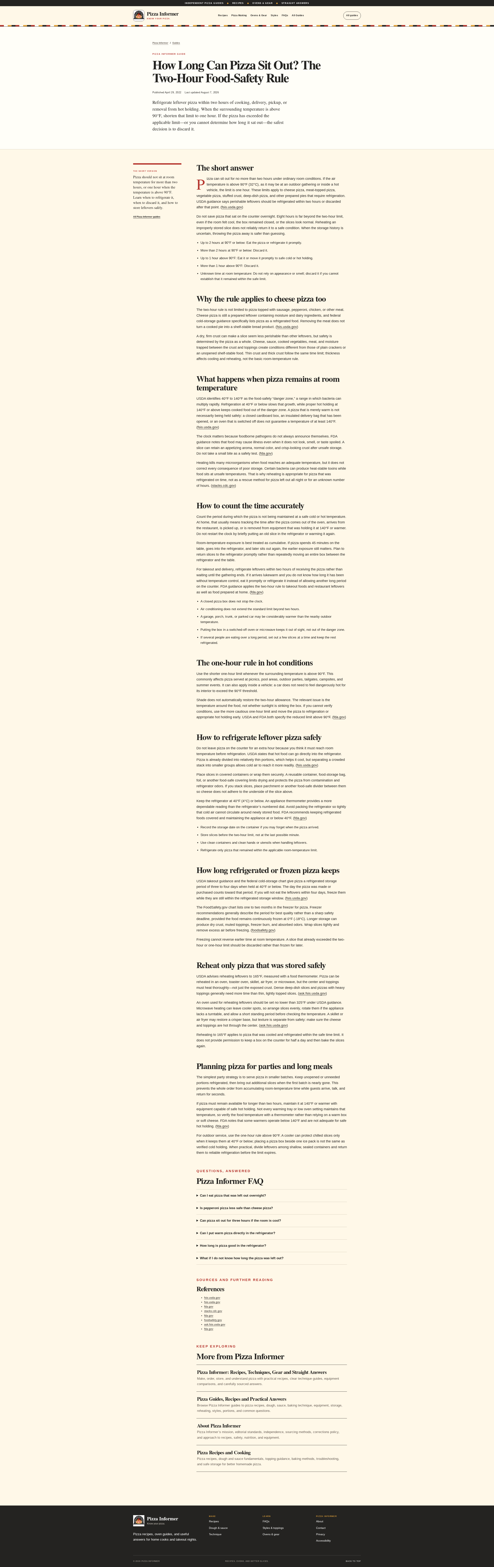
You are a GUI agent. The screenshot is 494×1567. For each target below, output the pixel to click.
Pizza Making (239, 15)
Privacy (320, 1534)
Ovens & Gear (258, 15)
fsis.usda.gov (232, 207)
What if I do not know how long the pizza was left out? (241, 1258)
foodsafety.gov (263, 930)
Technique (215, 1534)
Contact (321, 1527)
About (319, 1521)
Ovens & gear (271, 1534)
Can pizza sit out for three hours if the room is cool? (240, 1220)
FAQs (285, 15)
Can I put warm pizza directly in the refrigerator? (237, 1233)
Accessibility (323, 1540)
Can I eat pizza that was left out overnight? (233, 1195)
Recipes (223, 15)
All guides (352, 15)
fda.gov (266, 453)
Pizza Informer (160, 43)
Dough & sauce (218, 1527)
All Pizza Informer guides (146, 216)
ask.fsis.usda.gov (312, 993)
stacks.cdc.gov (223, 486)
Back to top (353, 1561)
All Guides (298, 15)
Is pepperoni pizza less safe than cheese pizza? (236, 1208)
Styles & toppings (273, 1527)
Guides (176, 43)
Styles (274, 15)
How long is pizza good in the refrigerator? (233, 1245)
